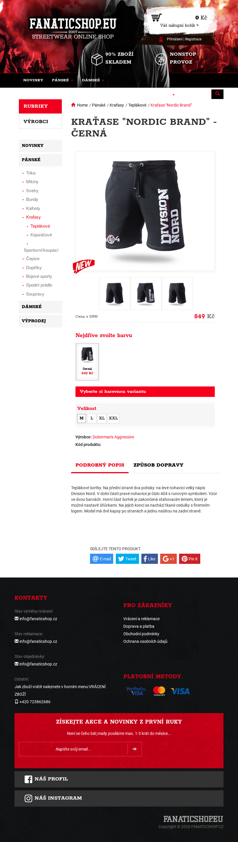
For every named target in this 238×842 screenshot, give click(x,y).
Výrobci (36, 121)
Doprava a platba (138, 626)
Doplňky (34, 267)
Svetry (32, 190)
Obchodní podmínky (141, 634)
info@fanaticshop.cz (38, 618)
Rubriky (36, 106)
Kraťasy (117, 105)
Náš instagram (57, 798)
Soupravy (35, 294)
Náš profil (50, 779)
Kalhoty (33, 208)
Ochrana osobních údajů (145, 641)
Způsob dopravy (158, 465)
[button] (62, 80)
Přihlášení (175, 39)
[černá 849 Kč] (87, 361)
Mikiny (32, 181)
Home (82, 105)
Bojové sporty (39, 276)
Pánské (98, 105)
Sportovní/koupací (41, 250)
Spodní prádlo (39, 285)
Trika (30, 173)
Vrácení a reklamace (141, 618)
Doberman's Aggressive (113, 437)
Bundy (32, 199)
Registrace (193, 39)
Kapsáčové (41, 234)
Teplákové (137, 105)
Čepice (32, 258)
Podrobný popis (99, 465)
